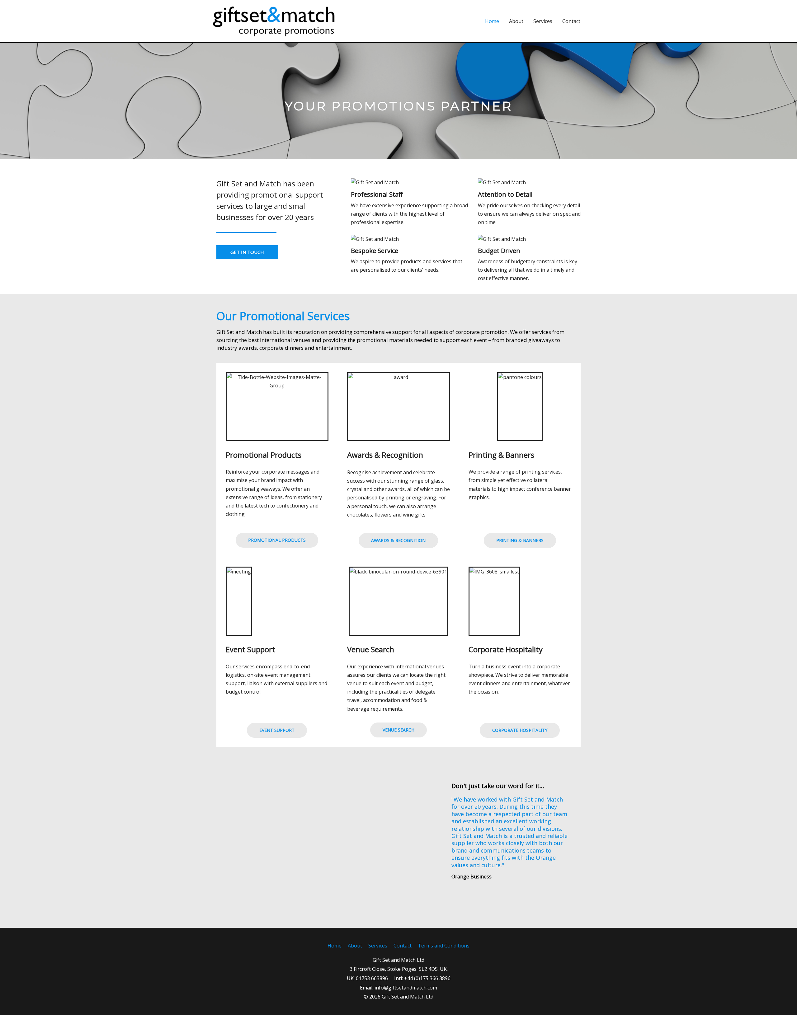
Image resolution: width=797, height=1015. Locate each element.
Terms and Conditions (443, 945)
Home (492, 21)
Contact (571, 21)
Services (542, 21)
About (516, 21)
